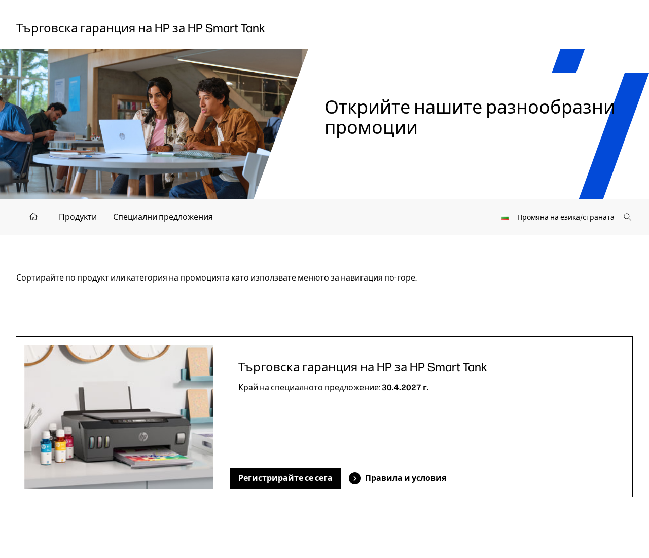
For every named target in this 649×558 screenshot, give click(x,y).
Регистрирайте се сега (285, 478)
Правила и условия (405, 478)
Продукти (78, 217)
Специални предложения (163, 217)
